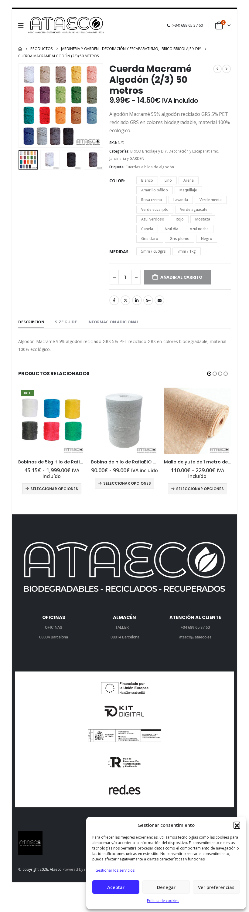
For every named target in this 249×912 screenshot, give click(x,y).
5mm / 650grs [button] (153, 251)
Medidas (118, 251)
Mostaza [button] (202, 219)
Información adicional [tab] (113, 322)
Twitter (125, 300)
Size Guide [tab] (66, 322)
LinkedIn (137, 300)
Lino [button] (168, 180)
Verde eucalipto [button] (155, 209)
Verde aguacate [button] (193, 209)
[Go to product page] (51, 421)
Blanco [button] (147, 180)
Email (159, 300)
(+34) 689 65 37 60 (187, 25)
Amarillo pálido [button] (154, 190)
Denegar (166, 887)
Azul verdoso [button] (152, 219)
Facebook (114, 300)
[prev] (217, 69)
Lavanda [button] (180, 199)
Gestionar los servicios (115, 870)
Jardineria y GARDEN (126, 158)
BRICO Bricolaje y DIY (148, 151)
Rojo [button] (180, 219)
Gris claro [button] (149, 238)
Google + (148, 300)
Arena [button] (188, 180)
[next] (226, 69)
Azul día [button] (171, 228)
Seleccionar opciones (54, 483)
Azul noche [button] (199, 228)
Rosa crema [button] (151, 199)
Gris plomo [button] (179, 238)
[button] (237, 825)
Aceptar (115, 887)
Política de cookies (163, 900)
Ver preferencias (216, 887)
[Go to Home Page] (20, 48)
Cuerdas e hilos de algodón (149, 167)
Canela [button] (147, 228)
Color (116, 180)
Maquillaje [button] (188, 190)
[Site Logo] (67, 25)
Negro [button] (206, 238)
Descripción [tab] (31, 322)
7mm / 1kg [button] (186, 251)
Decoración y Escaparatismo (193, 151)
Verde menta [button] (211, 199)
